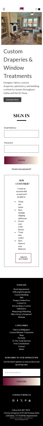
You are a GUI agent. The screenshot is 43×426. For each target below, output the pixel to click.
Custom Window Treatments (21, 332)
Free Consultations (21, 343)
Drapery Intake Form (21, 300)
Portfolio (21, 338)
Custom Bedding (21, 295)
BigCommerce (24, 419)
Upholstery (21, 308)
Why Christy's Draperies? (21, 314)
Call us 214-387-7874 (21, 410)
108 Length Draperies (21, 292)
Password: (8, 143)
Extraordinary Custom (21, 306)
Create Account (23, 258)
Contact (21, 346)
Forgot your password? (21, 169)
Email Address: (10, 128)
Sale (21, 297)
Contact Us (21, 303)
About (21, 349)
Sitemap (21, 317)
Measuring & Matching (21, 311)
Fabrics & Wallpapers (21, 330)
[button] (12, 99)
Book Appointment (21, 289)
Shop (22, 335)
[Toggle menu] (3, 9)
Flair (32, 418)
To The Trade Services (21, 341)
